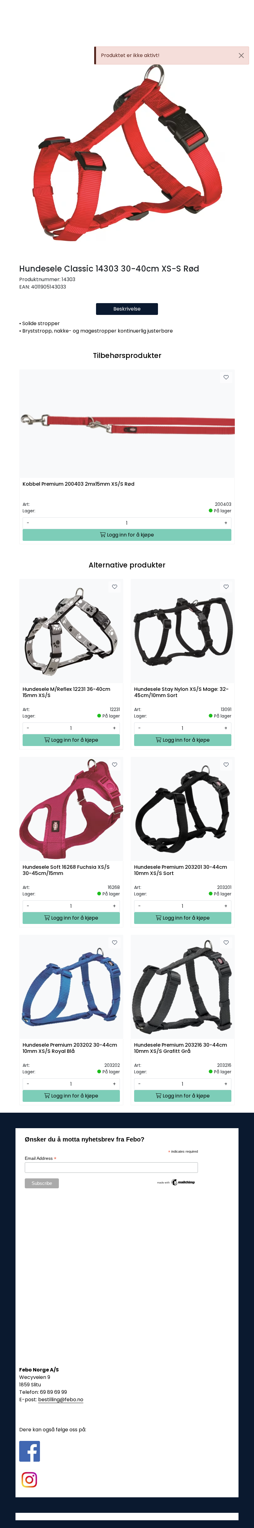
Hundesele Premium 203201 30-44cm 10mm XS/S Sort (180, 870)
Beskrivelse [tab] (127, 308)
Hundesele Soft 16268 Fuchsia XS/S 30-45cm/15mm (66, 870)
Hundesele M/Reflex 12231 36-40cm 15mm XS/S (66, 692)
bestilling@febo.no (60, 1399)
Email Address (40, 1158)
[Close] (241, 55)
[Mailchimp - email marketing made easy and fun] (176, 1181)
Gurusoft (127, 1516)
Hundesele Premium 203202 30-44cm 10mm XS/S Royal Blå (70, 1048)
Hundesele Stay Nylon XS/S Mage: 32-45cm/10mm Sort (181, 692)
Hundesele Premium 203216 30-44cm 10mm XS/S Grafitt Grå (180, 1048)
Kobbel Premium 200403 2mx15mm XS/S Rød (78, 484)
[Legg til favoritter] (226, 377)
